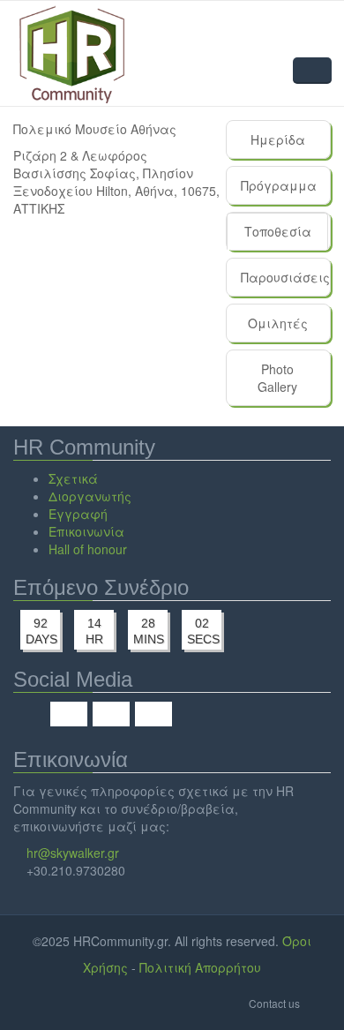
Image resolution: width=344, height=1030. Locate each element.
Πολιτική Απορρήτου (200, 967)
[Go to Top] (317, 1002)
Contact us (274, 1003)
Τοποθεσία (286, 236)
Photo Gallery (277, 377)
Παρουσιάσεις (284, 277)
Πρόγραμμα (279, 185)
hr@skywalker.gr (72, 852)
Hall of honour (88, 549)
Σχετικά (73, 478)
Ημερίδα (278, 139)
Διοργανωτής (90, 496)
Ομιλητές (278, 323)
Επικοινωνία (86, 531)
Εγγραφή (78, 514)
